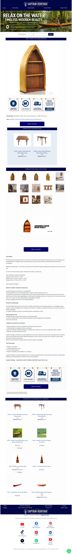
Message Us (36, 543)
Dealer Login (64, 507)
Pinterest (36, 535)
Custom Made (30, 7)
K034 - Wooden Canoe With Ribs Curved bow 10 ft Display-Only (17, 441)
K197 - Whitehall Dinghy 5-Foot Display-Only (42, 493)
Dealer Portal (63, 7)
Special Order (47, 7)
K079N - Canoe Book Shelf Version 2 (41, 466)
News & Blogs (48, 505)
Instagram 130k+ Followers (50, 526)
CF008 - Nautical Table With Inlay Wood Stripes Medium (42, 152)
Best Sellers (15, 7)
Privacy (64, 505)
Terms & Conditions (25, 505)
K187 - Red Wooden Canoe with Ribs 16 (17, 492)
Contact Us (48, 507)
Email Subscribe (50, 543)
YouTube (22, 527)
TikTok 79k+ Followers (22, 535)
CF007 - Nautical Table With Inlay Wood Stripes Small (22, 152)
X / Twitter (22, 543)
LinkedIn (50, 535)
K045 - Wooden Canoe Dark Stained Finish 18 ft (42, 441)
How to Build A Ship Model (25, 507)
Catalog (5, 507)
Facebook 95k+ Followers (36, 526)
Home (4, 8)
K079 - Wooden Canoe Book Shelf (17, 466)
